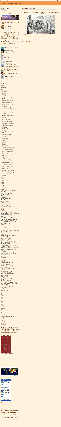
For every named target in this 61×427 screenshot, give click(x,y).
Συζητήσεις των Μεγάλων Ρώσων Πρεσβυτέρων (6, 275)
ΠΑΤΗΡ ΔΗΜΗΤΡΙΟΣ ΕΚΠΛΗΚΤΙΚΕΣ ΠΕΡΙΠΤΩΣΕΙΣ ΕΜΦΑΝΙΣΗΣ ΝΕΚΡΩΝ (10, 255)
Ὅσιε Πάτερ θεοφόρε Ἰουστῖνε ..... (5, 93)
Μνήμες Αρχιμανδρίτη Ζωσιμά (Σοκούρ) (5, 240)
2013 (2, 183)
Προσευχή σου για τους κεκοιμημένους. (5, 264)
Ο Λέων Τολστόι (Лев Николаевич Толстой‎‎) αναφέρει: (8, 104)
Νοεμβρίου (3, 85)
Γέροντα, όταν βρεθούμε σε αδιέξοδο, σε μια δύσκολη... (8, 160)
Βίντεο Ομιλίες (2, 210)
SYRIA (1, 319)
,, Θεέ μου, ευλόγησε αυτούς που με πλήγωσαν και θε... (8, 102)
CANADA (2, 292)
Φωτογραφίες (2, 287)
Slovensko (2, 317)
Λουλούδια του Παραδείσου (4, 237)
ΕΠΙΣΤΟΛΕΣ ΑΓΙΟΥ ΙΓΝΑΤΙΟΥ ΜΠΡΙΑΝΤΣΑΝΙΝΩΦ (7, 217)
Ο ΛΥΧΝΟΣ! (3, 126)
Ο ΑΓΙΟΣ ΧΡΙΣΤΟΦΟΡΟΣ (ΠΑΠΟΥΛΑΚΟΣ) (6, 243)
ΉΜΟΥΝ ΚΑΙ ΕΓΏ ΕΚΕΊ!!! (4, 127)
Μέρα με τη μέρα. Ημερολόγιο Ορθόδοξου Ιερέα (6, 238)
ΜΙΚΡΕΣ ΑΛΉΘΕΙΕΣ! (4, 117)
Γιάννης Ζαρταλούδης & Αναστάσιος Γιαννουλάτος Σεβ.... (8, 170)
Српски (1, 323)
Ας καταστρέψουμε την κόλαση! (4, 207)
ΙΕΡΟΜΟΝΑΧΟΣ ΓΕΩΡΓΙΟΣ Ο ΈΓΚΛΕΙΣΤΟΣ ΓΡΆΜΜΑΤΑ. (7, 226)
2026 (2, 82)
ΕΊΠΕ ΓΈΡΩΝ (2, 215)
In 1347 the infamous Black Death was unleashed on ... (8, 156)
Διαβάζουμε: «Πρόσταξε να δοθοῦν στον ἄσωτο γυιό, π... (8, 124)
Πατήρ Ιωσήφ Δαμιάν (3, 257)
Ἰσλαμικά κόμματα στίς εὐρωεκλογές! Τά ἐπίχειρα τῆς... (8, 166)
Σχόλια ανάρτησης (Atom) (27, 41)
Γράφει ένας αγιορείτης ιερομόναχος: (6, 105)
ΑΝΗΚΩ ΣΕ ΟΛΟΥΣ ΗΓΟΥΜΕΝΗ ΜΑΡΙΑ (5, 198)
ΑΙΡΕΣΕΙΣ (2, 195)
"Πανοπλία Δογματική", (4, 144)
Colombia (2, 294)
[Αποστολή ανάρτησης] (28, 34)
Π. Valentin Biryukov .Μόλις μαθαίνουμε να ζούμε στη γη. (7, 252)
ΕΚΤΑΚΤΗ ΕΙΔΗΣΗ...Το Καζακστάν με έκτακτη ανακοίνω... (8, 159)
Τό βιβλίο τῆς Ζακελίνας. (4, 155)
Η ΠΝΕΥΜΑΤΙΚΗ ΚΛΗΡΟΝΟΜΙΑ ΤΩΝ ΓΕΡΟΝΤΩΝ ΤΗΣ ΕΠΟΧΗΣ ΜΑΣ (9, 221)
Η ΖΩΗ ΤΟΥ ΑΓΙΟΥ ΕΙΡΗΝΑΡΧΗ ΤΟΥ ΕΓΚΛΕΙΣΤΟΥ (7, 220)
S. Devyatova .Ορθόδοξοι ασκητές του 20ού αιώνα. (7, 316)
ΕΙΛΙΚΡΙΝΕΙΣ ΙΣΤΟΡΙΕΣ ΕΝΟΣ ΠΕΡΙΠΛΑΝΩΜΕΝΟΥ (7, 214)
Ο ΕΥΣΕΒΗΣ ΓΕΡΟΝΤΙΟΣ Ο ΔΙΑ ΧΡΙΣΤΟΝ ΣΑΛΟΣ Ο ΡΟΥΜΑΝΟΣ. (8, 245)
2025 (2, 83)
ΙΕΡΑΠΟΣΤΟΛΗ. (2, 225)
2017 (2, 180)
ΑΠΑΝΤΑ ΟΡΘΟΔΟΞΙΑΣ (12, 3)
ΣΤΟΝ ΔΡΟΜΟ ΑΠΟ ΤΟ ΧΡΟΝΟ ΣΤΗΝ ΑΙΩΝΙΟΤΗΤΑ (7, 273)
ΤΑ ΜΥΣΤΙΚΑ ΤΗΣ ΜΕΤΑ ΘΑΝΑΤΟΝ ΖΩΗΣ (5, 278)
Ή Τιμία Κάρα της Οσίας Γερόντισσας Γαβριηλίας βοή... (7, 151)
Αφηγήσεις (2, 208)
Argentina (2, 288)
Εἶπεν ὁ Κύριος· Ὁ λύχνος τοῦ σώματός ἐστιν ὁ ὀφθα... (8, 164)
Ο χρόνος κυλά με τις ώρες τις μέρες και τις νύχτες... (7, 106)
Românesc (2, 315)
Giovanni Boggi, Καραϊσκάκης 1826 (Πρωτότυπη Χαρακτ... (8, 108)
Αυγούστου (3, 87)
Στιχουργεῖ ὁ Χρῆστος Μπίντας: (5, 153)
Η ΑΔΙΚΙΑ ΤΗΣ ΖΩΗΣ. (6, 57)
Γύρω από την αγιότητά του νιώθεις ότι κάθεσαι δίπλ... (7, 146)
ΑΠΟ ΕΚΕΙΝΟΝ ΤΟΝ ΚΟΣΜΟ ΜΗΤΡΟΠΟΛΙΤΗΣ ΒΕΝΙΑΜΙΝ (8, 200)
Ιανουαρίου (3, 175)
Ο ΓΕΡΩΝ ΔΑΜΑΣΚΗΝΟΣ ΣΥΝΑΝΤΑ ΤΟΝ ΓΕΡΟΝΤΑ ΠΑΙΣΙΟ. (11, 68)
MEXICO (2, 307)
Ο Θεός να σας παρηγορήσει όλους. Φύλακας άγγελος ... (8, 171)
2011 (2, 184)
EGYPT (1, 297)
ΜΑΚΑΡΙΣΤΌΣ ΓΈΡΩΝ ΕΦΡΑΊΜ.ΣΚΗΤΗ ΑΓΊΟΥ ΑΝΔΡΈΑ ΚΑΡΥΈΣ (9, 148)
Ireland (1, 303)
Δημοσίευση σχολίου (23, 38)
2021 (2, 177)
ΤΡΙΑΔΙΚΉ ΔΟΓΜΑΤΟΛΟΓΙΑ (4, 284)
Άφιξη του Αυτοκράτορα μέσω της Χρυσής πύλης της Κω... (8, 123)
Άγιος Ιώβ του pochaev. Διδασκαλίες (5, 194)
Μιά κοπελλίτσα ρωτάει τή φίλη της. (5, 138)
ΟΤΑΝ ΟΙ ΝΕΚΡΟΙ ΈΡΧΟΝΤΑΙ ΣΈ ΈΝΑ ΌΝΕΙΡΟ (6, 251)
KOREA (1, 306)
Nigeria (1, 309)
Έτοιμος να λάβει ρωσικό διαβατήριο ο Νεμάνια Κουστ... (8, 141)
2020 (2, 178)
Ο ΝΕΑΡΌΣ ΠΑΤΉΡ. (4, 95)
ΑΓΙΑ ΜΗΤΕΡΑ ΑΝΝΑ (3, 191)
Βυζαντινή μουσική (3, 211)
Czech (1, 295)
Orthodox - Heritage (3, 310)
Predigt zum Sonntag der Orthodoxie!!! (6, 119)
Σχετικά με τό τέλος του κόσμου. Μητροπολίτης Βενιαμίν (7, 277)
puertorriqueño (2, 314)
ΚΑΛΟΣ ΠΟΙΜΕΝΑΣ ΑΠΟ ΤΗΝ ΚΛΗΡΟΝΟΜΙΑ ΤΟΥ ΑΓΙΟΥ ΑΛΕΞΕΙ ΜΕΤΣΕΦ (10, 230)
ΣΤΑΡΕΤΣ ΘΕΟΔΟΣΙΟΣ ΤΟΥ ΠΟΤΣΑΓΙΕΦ (5, 271)
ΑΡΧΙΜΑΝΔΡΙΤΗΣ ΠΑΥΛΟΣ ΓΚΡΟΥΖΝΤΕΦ (6, 206)
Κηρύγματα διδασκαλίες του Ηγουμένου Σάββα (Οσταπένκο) (8, 235)
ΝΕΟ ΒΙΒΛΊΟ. (3, 132)
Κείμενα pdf (2, 233)
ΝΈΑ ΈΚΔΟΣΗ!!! (3, 92)
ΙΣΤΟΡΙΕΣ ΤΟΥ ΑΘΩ (3, 228)
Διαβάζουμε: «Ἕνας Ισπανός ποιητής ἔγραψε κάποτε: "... (8, 100)
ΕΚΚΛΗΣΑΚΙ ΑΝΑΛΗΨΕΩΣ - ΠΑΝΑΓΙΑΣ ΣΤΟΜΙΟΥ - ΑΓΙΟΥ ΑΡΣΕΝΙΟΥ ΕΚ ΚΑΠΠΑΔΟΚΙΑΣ (11, 61)
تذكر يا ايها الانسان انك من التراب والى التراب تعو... (7, 136)
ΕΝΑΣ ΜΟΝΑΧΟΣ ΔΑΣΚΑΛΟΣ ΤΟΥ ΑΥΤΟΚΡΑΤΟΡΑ (7, 91)
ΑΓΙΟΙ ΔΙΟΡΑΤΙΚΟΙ (3, 192)
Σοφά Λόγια (2, 269)
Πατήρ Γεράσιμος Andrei (4, 254)
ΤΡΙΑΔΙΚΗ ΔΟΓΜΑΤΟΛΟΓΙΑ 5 (5, 128)
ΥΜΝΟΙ (1, 285)
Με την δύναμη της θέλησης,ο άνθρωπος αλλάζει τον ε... (8, 147)
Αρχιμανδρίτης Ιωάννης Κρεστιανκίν (5, 205)
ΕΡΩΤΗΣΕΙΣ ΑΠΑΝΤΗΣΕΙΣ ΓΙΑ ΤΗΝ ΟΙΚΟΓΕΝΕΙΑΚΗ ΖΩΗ (7, 218)
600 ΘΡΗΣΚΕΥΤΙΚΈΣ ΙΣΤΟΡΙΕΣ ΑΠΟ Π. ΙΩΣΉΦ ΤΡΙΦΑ (7, 190)
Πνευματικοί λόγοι (3, 261)
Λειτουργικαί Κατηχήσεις (3, 236)
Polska (1, 313)
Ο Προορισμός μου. (4, 113)
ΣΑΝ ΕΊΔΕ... (3, 154)
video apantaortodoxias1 (4, 322)
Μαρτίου (3, 90)
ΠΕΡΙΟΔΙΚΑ (2, 260)
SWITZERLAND (2, 318)
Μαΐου (2, 89)
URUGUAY (2, 320)
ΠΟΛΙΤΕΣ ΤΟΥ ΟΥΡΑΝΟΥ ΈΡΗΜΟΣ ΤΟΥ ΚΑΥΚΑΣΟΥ (7, 262)
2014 (2, 182)
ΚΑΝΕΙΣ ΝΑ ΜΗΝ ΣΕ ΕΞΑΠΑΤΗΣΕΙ (5, 231)
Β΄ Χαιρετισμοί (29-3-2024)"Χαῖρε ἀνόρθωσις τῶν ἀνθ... (8, 145)
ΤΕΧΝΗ (1, 279)
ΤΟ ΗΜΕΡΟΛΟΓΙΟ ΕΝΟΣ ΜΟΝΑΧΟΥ (5, 280)
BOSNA (1, 291)
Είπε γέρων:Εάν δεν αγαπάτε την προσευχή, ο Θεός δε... (8, 110)
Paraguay (2, 312)
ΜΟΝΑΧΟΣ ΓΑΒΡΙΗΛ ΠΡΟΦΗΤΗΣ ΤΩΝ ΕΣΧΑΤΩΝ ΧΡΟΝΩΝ (8, 241)
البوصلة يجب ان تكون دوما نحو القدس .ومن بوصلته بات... (7, 131)
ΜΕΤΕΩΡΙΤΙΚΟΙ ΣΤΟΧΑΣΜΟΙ (4, 239)
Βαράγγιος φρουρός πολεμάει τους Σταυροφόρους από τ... (8, 97)
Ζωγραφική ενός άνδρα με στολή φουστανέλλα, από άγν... (8, 109)
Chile (1, 293)
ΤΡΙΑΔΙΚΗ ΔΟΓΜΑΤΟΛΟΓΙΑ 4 (5, 129)
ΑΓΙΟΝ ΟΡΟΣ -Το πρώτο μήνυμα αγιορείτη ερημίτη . (7, 149)
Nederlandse (2, 308)
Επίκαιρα (2, 216)
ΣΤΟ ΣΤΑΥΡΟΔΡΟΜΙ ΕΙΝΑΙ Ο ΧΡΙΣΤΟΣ (5, 272)
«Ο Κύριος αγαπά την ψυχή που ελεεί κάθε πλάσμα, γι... (8, 96)
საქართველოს (2, 324)
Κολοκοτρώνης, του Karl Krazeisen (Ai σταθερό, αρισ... (8, 115)
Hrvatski (2, 301)
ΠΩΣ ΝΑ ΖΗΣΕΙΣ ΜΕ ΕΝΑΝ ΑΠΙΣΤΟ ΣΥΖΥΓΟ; (6, 265)
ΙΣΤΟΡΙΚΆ (2, 229)
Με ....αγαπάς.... (3, 140)
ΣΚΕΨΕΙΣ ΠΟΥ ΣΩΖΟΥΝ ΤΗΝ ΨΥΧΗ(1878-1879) (6, 268)
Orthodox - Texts (3, 311)
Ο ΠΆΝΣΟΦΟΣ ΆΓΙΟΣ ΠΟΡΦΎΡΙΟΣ (5, 246)
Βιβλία (1, 209)
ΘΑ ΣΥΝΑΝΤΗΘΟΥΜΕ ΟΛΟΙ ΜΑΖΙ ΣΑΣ (5, 223)
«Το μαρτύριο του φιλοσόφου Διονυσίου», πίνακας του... (8, 111)
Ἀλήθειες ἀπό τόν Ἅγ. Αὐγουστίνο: (5, 139)
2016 (2, 181)
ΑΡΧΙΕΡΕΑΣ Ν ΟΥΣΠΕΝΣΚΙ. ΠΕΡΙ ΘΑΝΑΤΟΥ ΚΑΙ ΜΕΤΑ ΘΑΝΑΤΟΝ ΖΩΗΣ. (9, 203)
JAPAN (1, 305)
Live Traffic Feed (5, 379)
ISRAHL (2, 304)
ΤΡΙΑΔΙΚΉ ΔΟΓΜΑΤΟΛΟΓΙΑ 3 (5, 169)
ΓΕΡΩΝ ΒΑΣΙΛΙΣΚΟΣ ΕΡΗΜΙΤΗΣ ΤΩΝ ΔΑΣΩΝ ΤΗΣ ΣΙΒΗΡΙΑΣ (8, 212)
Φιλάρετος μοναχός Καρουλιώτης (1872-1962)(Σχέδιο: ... (8, 173)
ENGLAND (2, 298)
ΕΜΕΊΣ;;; (3, 157)
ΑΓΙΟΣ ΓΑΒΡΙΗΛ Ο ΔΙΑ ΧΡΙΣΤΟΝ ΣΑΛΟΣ (5, 193)
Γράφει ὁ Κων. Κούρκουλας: (5, 94)
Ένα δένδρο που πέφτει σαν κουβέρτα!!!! (6, 168)
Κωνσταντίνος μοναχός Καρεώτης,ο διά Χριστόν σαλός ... (8, 172)
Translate (6, 10)
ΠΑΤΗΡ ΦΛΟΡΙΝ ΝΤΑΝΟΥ (4, 259)
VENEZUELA (2, 321)
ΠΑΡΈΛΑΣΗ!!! (3, 174)
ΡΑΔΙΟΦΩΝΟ (2, 266)
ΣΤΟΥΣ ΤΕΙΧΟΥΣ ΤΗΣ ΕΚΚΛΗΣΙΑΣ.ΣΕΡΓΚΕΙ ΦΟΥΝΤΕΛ (7, 274)
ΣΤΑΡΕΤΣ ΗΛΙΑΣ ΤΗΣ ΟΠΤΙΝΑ (4, 270)
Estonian (2, 299)
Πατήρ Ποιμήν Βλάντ (3, 258)
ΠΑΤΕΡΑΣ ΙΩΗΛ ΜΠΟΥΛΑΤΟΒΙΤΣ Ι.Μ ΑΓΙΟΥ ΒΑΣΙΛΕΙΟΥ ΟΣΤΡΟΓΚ (9, 253)
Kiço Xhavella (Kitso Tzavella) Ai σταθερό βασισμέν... (7, 107)
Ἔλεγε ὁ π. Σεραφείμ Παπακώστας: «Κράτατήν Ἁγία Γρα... (8, 158)
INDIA (1, 302)
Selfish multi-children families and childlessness (7, 121)
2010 (2, 185)
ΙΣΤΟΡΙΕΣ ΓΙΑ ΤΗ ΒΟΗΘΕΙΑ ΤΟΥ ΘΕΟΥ (5, 227)
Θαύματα (2, 224)
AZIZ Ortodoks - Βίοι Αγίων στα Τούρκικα (5, 290)
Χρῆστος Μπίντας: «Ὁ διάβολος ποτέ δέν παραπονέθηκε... (8, 143)
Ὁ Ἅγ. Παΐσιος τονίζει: (4, 130)
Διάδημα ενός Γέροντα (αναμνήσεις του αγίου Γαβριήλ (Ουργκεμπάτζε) (9, 213)
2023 (2, 176)
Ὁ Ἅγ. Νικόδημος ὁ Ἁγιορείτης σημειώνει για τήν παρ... (8, 125)
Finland (1, 300)
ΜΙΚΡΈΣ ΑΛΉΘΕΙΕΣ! (4, 98)
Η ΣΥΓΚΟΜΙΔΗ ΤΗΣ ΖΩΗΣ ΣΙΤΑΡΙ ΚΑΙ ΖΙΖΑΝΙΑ (6, 222)
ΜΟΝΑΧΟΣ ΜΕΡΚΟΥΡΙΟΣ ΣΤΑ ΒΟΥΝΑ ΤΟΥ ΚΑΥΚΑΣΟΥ (7, 242)
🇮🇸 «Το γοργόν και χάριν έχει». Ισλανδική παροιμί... (7, 134)
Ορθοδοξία (2, 250)
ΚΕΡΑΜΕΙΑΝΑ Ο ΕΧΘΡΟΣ (4, 234)
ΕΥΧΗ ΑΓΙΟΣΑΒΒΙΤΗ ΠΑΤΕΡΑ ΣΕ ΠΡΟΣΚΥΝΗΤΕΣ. (10, 72)
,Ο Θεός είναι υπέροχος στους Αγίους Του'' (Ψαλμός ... (7, 162)
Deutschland (2, 296)
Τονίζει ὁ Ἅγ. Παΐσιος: (4, 142)
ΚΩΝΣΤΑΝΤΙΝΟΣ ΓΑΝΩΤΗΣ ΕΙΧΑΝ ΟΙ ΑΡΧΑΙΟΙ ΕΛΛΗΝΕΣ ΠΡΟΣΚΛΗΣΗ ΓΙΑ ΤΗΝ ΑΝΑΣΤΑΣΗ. (11, 76)
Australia (2, 289)
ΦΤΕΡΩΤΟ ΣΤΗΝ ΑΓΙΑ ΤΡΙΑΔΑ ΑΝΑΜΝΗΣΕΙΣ (6, 286)
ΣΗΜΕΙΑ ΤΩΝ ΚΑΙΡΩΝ (3, 267)
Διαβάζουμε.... (3, 99)
